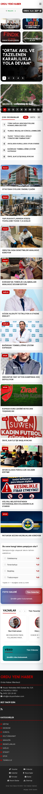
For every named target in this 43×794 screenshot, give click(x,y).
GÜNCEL (6, 732)
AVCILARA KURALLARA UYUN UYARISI (23, 144)
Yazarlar (14, 769)
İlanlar (29, 777)
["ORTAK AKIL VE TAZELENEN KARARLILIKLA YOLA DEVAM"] (11, 24)
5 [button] (22, 78)
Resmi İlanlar (14, 781)
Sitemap (29, 781)
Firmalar (14, 777)
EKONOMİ (6, 728)
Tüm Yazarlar (34, 611)
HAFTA (32, 117)
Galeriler (14, 773)
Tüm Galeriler (33, 592)
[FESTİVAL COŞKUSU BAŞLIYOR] (32, 24)
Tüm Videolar (32, 650)
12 (38, 110)
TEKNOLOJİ (7, 760)
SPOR (5, 355)
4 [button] (18, 78)
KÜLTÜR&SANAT (9, 736)
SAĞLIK (5, 292)
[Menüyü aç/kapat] (40, 4)
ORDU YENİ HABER (11, 4)
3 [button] (13, 78)
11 (34, 110)
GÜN (25, 117)
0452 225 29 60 (9, 693)
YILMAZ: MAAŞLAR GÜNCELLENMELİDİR (24, 131)
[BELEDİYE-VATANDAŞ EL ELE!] (32, 37)
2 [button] (8, 78)
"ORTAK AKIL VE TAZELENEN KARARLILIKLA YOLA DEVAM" (19, 57)
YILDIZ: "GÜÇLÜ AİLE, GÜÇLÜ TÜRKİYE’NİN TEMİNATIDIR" (19, 137)
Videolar (29, 769)
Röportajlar (29, 773)
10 (30, 110)
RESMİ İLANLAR (9, 744)
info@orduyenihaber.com (13, 696)
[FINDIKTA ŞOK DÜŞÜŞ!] (11, 37)
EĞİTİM (5, 724)
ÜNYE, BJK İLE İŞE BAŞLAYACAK (20, 157)
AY (39, 117)
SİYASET (6, 752)
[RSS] (2, 709)
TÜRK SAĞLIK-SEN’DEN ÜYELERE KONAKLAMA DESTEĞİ (21, 124)
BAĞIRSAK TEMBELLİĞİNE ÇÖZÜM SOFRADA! (21, 150)
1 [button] (4, 78)
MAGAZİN (6, 740)
